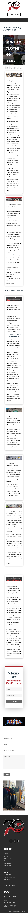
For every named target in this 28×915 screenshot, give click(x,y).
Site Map (18, 913)
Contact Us (7, 868)
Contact (7, 892)
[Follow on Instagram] (18, 841)
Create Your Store (9, 885)
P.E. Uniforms (8, 875)
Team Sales (7, 863)
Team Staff (7, 865)
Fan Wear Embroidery (10, 877)
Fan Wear (7, 879)
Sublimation (7, 858)
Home (6, 854)
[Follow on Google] (11, 841)
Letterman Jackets (9, 882)
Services (6, 861)
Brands (6, 856)
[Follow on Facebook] (14, 841)
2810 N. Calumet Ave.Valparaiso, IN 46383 (10, 901)
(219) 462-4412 (15, 14)
